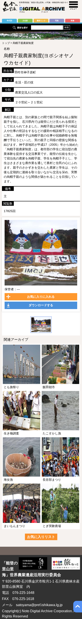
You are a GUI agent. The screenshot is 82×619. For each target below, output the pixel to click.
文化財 (25, 21)
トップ (6, 43)
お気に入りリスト (41, 537)
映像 (72, 21)
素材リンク (41, 21)
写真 (57, 21)
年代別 (9, 21)
